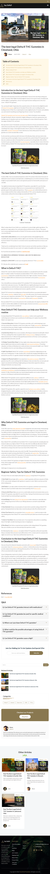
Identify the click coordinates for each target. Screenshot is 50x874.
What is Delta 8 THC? (11, 70)
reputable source (30, 512)
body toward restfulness (33, 344)
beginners (28, 475)
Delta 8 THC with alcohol (21, 499)
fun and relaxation (25, 142)
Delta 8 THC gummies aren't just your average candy (14, 115)
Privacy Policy (15, 860)
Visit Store (14, 848)
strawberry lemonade (12, 130)
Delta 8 (12, 702)
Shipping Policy (15, 855)
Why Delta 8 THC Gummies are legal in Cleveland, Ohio (20, 74)
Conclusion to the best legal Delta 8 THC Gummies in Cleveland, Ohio (23, 79)
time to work (37, 488)
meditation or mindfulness (8, 370)
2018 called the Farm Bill (18, 428)
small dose (21, 479)
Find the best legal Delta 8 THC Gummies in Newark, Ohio (23, 680)
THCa (31, 702)
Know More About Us (16, 845)
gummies (30, 190)
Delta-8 (11, 729)
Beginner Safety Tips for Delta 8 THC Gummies (18, 77)
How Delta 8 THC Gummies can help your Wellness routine (21, 72)
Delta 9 (6, 702)
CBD (26, 702)
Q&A (7, 84)
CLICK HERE (40, 260)
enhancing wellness (18, 547)
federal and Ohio (21, 462)
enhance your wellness (35, 389)
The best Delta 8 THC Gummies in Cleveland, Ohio (18, 67)
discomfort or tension (33, 359)
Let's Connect (15, 852)
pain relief (23, 294)
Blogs (13, 850)
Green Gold (33, 545)
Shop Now (25, 716)
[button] (48, 5)
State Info (19, 702)
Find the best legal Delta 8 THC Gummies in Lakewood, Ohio (23, 686)
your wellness (25, 316)
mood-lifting (26, 351)
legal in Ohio (36, 453)
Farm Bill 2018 (8, 597)
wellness (36, 377)
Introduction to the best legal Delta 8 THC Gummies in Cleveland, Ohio (24, 65)
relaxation (10, 294)
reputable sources (43, 381)
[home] (6, 5)
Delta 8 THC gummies (8, 108)
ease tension (38, 325)
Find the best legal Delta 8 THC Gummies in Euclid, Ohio (22, 673)
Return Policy (15, 857)
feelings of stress (30, 334)
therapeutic (35, 298)
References (9, 81)
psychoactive (4, 275)
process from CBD (43, 303)
